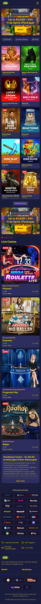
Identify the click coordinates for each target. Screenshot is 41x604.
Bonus (20, 29)
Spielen (11, 56)
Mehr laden (20, 481)
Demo (11, 60)
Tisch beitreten (21, 264)
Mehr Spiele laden (20, 203)
